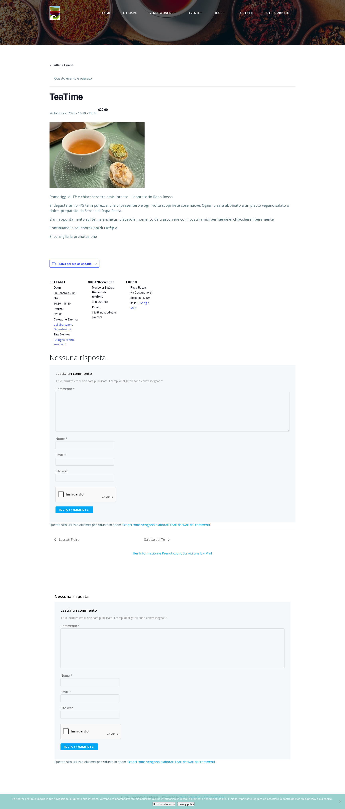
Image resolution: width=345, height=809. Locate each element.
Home (106, 13)
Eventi (194, 13)
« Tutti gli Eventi (61, 65)
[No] (340, 801)
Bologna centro (64, 340)
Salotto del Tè (155, 539)
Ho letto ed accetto (164, 804)
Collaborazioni (63, 324)
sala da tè (60, 344)
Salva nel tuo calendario (75, 264)
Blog (218, 13)
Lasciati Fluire (68, 539)
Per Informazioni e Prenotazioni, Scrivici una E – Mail (172, 553)
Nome (61, 438)
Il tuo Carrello (277, 13)
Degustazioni (62, 329)
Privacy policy (186, 804)
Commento (65, 389)
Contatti (245, 13)
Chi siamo (130, 13)
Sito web (62, 471)
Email (61, 455)
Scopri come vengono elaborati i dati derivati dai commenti (166, 525)
